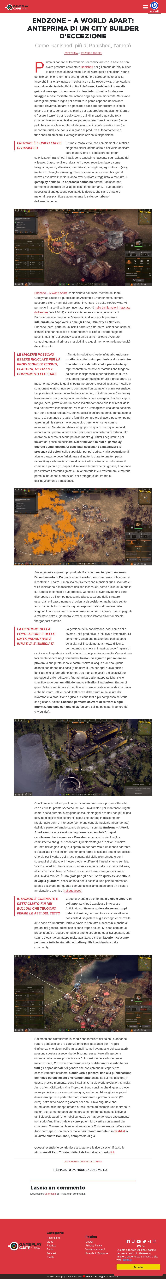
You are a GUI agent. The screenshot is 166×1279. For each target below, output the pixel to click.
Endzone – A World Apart (50, 293)
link (112, 1152)
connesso (50, 1193)
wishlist (119, 1131)
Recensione (53, 1237)
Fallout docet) (73, 890)
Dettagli (127, 1260)
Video (50, 1241)
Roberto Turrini (91, 53)
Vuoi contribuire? (95, 1249)
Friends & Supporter (97, 1253)
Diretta (50, 1257)
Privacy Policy (93, 1245)
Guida (50, 1249)
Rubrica (51, 1245)
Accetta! (138, 1267)
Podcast (51, 1253)
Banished (87, 67)
